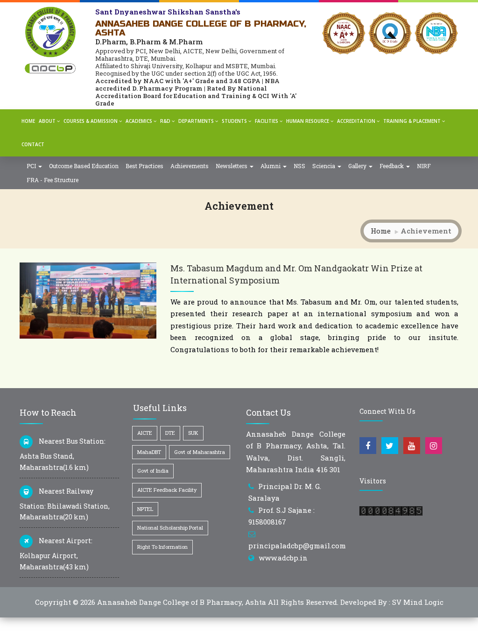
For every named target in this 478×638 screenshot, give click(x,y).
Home (28, 121)
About (47, 121)
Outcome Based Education (84, 166)
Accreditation (356, 121)
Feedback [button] (392, 166)
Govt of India (153, 470)
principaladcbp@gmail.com (297, 545)
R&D (165, 121)
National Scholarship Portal (170, 527)
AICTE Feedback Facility (167, 489)
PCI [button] (32, 166)
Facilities (266, 121)
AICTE (144, 432)
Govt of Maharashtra (199, 451)
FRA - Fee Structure (52, 180)
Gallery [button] (358, 166)
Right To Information (162, 546)
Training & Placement (412, 121)
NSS (299, 166)
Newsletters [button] (232, 166)
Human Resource (307, 121)
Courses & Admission (90, 121)
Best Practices (144, 166)
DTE (170, 432)
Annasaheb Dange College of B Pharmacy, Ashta (181, 602)
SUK (193, 432)
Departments (196, 121)
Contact (32, 144)
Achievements (189, 166)
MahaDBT (149, 451)
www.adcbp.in (283, 557)
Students (234, 121)
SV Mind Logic (417, 602)
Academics (139, 121)
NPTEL (145, 508)
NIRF (424, 166)
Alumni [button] (271, 166)
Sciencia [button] (324, 166)
